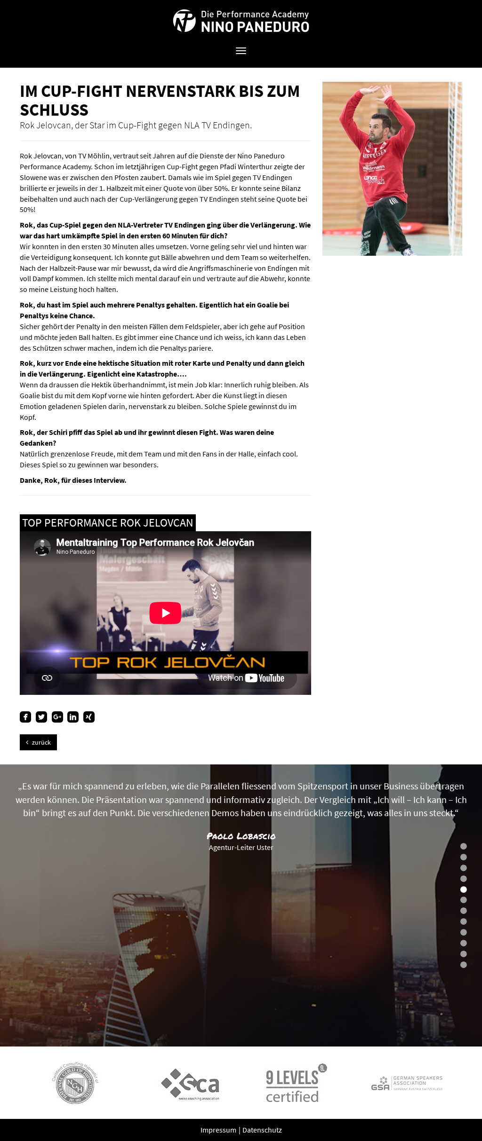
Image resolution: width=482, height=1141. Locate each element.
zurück (41, 742)
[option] (241, 905)
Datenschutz (262, 1129)
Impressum (219, 1129)
